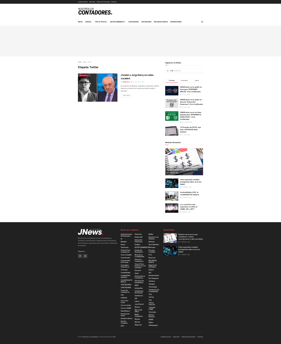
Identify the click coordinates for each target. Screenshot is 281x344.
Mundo (137, 319)
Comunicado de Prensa (125, 261)
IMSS (137, 285)
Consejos (124, 270)
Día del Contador (124, 322)
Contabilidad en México (126, 281)
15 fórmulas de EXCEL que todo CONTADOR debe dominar (190, 129)
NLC (114, 337)
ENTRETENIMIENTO (117, 22)
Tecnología (153, 287)
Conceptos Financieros (125, 266)
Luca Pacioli (139, 304)
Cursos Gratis (126, 305)
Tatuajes (152, 284)
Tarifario (152, 281)
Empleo (137, 244)
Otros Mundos (154, 244)
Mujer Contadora (139, 315)
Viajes (151, 322)
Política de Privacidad (103, 2)
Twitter (89, 62)
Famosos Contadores (139, 260)
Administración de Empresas (126, 235)
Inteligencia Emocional (139, 292)
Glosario (138, 270)
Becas (123, 244)
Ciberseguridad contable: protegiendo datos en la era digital (190, 182)
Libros (137, 301)
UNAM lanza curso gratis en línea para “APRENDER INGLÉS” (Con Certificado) (191, 89)
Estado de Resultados (139, 251)
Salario (151, 270)
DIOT (122, 326)
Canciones (125, 247)
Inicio (80, 22)
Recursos (152, 258)
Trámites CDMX (152, 308)
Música (137, 322)
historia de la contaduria (140, 277)
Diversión (138, 234)
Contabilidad (125, 272)
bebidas (124, 242)
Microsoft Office (138, 311)
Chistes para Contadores (125, 251)
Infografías (139, 288)
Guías (137, 273)
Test (150, 294)
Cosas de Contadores (125, 291)
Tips (150, 300)
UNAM (151, 319)
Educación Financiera (138, 241)
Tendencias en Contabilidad (154, 290)
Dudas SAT (139, 237)
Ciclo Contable (126, 255)
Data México (125, 311)
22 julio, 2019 (136, 82)
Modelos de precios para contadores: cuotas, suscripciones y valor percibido (190, 236)
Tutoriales (152, 312)
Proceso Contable (152, 251)
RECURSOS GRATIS (161, 22)
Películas (152, 247)
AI (121, 239)
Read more (126, 95)
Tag (84, 62)
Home (80, 62)
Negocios (138, 325)
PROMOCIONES (176, 22)
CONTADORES (146, 22)
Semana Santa (154, 275)
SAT (150, 272)
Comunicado (125, 258)
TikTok (151, 297)
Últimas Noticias (152, 316)
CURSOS (88, 22)
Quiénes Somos (83, 2)
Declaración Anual (125, 314)
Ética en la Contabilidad (139, 255)
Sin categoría (154, 278)
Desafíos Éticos (126, 318)
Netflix (151, 234)
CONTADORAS (133, 22)
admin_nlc (126, 82)
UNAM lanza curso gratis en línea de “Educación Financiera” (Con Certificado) (191, 102)
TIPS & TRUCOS (101, 22)
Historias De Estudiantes (139, 281)
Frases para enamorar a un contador (140, 265)
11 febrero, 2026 (173, 173)
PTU (150, 255)
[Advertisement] (140, 41)
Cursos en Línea (124, 301)
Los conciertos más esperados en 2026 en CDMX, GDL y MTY (188, 207)
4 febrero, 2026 (186, 212)
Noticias (83, 75)
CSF (122, 295)
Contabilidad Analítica (125, 276)
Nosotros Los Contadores (90, 337)
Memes (137, 307)
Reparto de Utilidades (153, 266)
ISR (136, 298)
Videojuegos (153, 325)
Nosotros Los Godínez (154, 238)
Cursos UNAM (126, 308)
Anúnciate (92, 2)
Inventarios (139, 296)
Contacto (114, 2)
